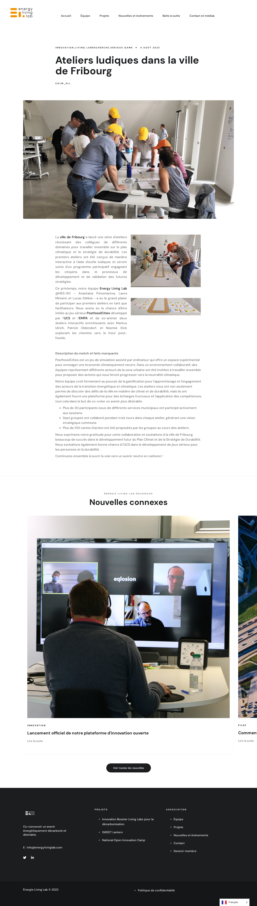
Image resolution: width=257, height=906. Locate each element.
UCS (67, 318)
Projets (104, 16)
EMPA (83, 318)
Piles (242, 725)
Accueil (66, 16)
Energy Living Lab (113, 288)
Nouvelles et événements (136, 16)
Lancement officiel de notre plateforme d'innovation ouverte (88, 733)
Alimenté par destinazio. (39, 897)
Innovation (36, 725)
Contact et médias (202, 16)
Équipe (85, 16)
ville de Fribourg (72, 237)
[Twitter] (24, 857)
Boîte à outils (171, 16)
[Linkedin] (32, 857)
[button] (135, 261)
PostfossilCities (98, 313)
